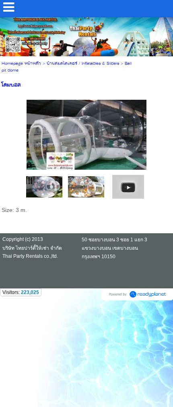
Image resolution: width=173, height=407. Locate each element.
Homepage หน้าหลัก (21, 63)
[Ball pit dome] (128, 186)
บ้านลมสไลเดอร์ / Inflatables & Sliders (83, 63)
